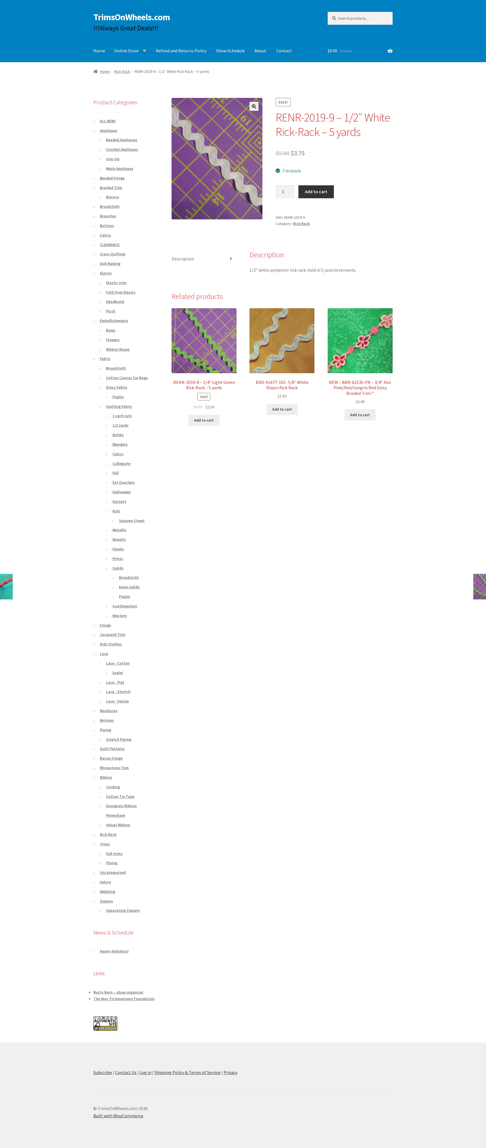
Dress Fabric (116, 387)
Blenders (120, 444)
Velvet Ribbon (118, 824)
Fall (115, 472)
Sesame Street (132, 520)
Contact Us (125, 1072)
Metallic (119, 529)
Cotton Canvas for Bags (127, 377)
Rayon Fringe (111, 758)
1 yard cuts (122, 415)
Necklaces (109, 710)
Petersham (115, 815)
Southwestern (124, 606)
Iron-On (113, 158)
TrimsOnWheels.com (131, 17)
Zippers (106, 901)
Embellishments (114, 320)
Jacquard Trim (112, 634)
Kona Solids (129, 586)
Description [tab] (183, 259)
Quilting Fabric (119, 406)
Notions (107, 720)
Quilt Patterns (112, 748)
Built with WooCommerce (118, 1115)
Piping (105, 729)
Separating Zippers (123, 910)
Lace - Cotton (118, 663)
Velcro (105, 881)
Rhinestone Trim (114, 767)
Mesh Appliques (119, 168)
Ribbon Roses (118, 349)
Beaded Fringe (112, 178)
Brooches (108, 216)
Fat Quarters (123, 482)
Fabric (105, 358)
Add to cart (316, 191)
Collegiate (121, 463)
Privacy (230, 1072)
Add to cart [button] (204, 420)
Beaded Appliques (121, 139)
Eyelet (117, 672)
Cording (113, 786)
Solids (117, 568)
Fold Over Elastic (121, 292)
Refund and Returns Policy (181, 50)
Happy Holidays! (114, 951)
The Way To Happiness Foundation (123, 998)
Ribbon (106, 777)
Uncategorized (113, 872)
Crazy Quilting (112, 253)
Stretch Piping (118, 739)
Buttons (107, 225)
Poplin (118, 396)
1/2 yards (120, 425)
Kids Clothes (111, 644)
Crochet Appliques (122, 149)
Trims (105, 844)
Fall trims (114, 853)
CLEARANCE (110, 244)
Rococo (112, 196)
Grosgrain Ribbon (121, 805)
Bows (110, 330)
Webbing (107, 891)
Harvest (119, 501)
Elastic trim (116, 282)
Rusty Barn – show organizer (118, 992)
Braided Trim (111, 187)
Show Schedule (230, 50)
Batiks (118, 434)
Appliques (108, 130)
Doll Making (110, 263)
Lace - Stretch (118, 691)
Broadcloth (110, 206)
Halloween (121, 491)
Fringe (105, 625)
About (260, 50)
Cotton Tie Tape (120, 796)
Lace (104, 653)
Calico (105, 235)
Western (119, 615)
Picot (110, 311)
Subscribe (102, 1072)
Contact (284, 50)
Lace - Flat (115, 682)
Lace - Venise (117, 701)
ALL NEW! (108, 120)
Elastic (106, 273)
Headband (115, 301)
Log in (145, 1072)
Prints (117, 558)
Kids (116, 511)
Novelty (119, 539)
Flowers (113, 339)
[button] (253, 106)
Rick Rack (122, 71)
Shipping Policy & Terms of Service (187, 1072)
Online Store (126, 50)
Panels (118, 549)
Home (99, 50)
